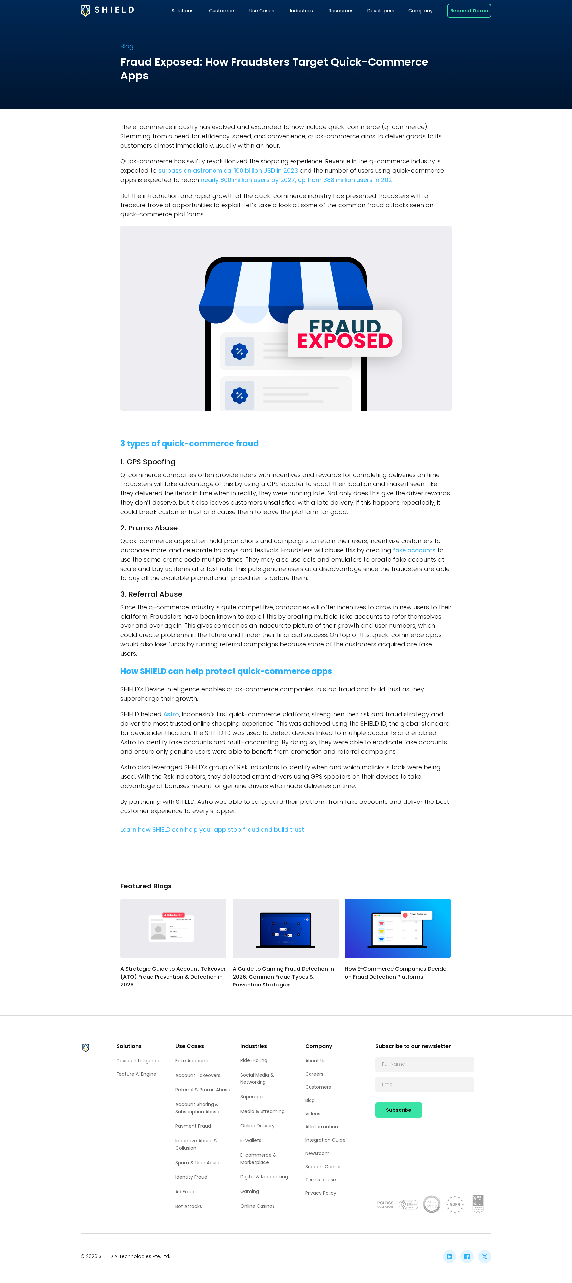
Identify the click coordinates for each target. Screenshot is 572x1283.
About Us (315, 1060)
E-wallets (250, 1140)
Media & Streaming (262, 1111)
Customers (318, 1087)
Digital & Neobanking (264, 1176)
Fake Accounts (192, 1060)
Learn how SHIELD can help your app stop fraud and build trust (213, 829)
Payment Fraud (193, 1126)
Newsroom (317, 1153)
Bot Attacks (188, 1206)
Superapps (252, 1096)
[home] (107, 11)
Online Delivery (257, 1126)
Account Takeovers (197, 1075)
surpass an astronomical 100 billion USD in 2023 (228, 170)
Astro (171, 714)
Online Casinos (257, 1206)
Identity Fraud (191, 1177)
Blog (310, 1100)
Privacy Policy (320, 1193)
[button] (183, 10)
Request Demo (469, 10)
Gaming (249, 1191)
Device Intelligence (139, 1060)
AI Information (321, 1126)
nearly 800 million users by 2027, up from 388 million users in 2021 (296, 180)
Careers (314, 1074)
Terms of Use (320, 1179)
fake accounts (414, 550)
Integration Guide (325, 1140)
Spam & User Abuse (198, 1162)
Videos (312, 1113)
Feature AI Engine (136, 1074)
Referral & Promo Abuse (202, 1089)
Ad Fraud (185, 1191)
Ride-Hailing (253, 1060)
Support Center (323, 1166)
